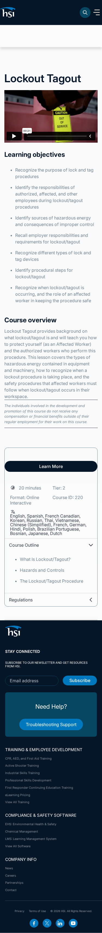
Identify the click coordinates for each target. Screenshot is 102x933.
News (9, 868)
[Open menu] (96, 12)
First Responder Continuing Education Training (39, 788)
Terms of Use (37, 911)
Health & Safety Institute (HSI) (8, 12)
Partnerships (14, 883)
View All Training (17, 802)
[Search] (85, 12)
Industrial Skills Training (22, 773)
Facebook (34, 923)
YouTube (73, 923)
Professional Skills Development (28, 780)
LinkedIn (60, 923)
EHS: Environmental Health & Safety (30, 824)
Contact (11, 890)
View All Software (17, 846)
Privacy (19, 911)
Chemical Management (21, 831)
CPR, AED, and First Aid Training (28, 758)
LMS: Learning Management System (31, 839)
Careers (10, 875)
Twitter (47, 923)
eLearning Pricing (17, 795)
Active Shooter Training (22, 765)
